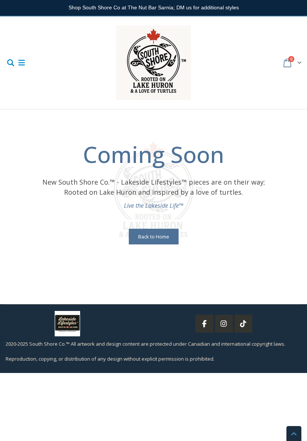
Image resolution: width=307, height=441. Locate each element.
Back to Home (153, 236)
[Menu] (21, 63)
